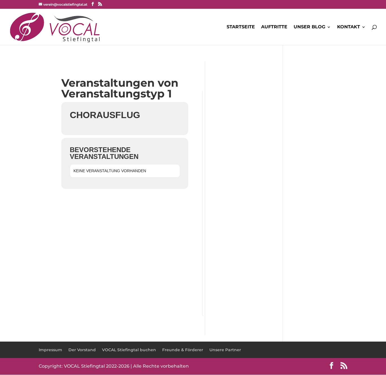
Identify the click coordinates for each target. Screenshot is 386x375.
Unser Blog (309, 27)
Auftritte (274, 27)
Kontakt (348, 27)
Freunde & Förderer (182, 349)
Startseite (241, 27)
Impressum (50, 349)
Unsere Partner (225, 349)
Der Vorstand (82, 349)
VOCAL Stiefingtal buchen (129, 349)
